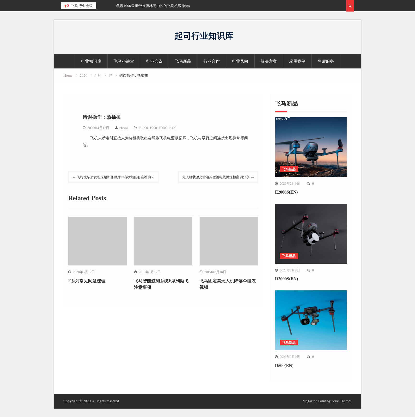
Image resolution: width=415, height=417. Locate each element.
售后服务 (326, 61)
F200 (153, 127)
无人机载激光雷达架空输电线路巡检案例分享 (216, 177)
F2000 (163, 127)
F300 (172, 127)
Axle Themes (342, 400)
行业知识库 (91, 61)
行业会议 (154, 61)
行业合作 (211, 61)
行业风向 (240, 61)
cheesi (124, 127)
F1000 (143, 127)
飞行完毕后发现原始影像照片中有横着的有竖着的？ (115, 177)
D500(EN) (284, 365)
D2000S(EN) (286, 279)
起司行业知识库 (204, 35)
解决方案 (269, 61)
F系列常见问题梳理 (86, 280)
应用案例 (297, 61)
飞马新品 (183, 61)
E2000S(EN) (286, 192)
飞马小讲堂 (124, 61)
